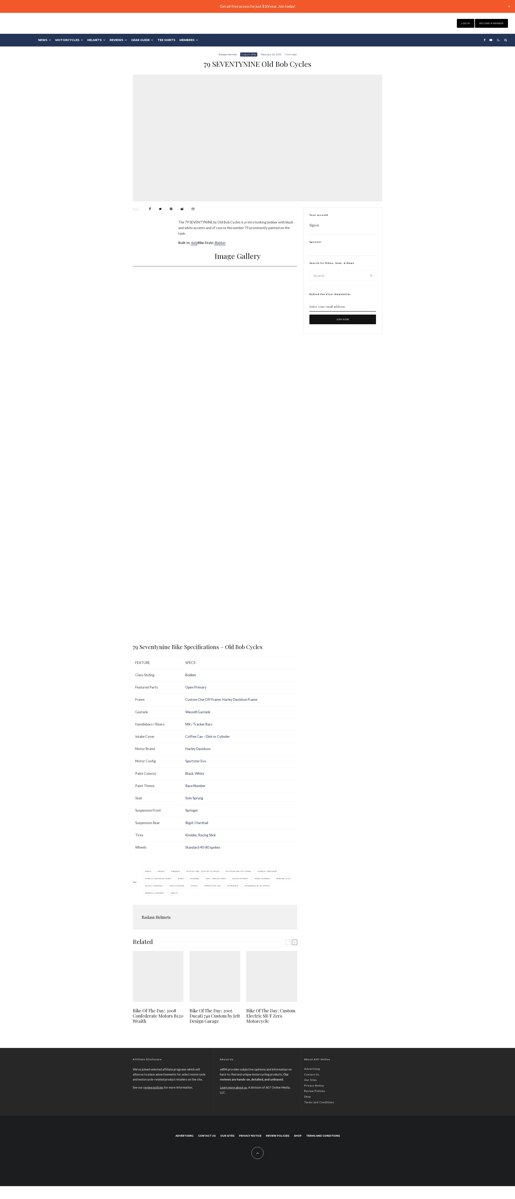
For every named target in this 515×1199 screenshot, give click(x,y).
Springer (191, 810)
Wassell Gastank (197, 712)
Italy (194, 243)
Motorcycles (67, 40)
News (42, 40)
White (199, 773)
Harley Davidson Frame (239, 699)
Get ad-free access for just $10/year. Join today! (257, 6)
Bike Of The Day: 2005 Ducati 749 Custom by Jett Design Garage (215, 1016)
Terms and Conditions (319, 1102)
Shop (307, 1096)
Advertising (312, 1068)
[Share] (150, 208)
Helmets (94, 40)
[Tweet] (160, 208)
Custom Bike (248, 54)
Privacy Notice (314, 1085)
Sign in (314, 225)
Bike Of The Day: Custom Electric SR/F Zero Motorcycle (270, 1016)
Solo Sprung (194, 798)
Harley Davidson (197, 749)
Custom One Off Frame (203, 699)
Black (189, 773)
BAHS (148, 871)
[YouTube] (490, 40)
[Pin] (171, 208)
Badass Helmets (228, 54)
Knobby (191, 835)
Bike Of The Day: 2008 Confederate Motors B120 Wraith (158, 1016)
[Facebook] (484, 40)
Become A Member (491, 23)
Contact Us (311, 1074)
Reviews (116, 40)
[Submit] (181, 208)
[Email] (193, 208)
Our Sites (310, 1080)
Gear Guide (140, 40)
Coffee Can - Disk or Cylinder (203, 871)
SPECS (195, 886)
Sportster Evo (195, 761)
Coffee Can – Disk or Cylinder (207, 736)
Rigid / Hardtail (196, 823)
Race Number (195, 786)
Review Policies (314, 1091)
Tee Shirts (166, 40)
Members (187, 40)
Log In (465, 23)
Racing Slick (207, 835)
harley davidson (268, 871)
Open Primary (195, 687)
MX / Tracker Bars (198, 724)
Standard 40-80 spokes (202, 847)
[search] (371, 275)
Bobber (220, 243)
